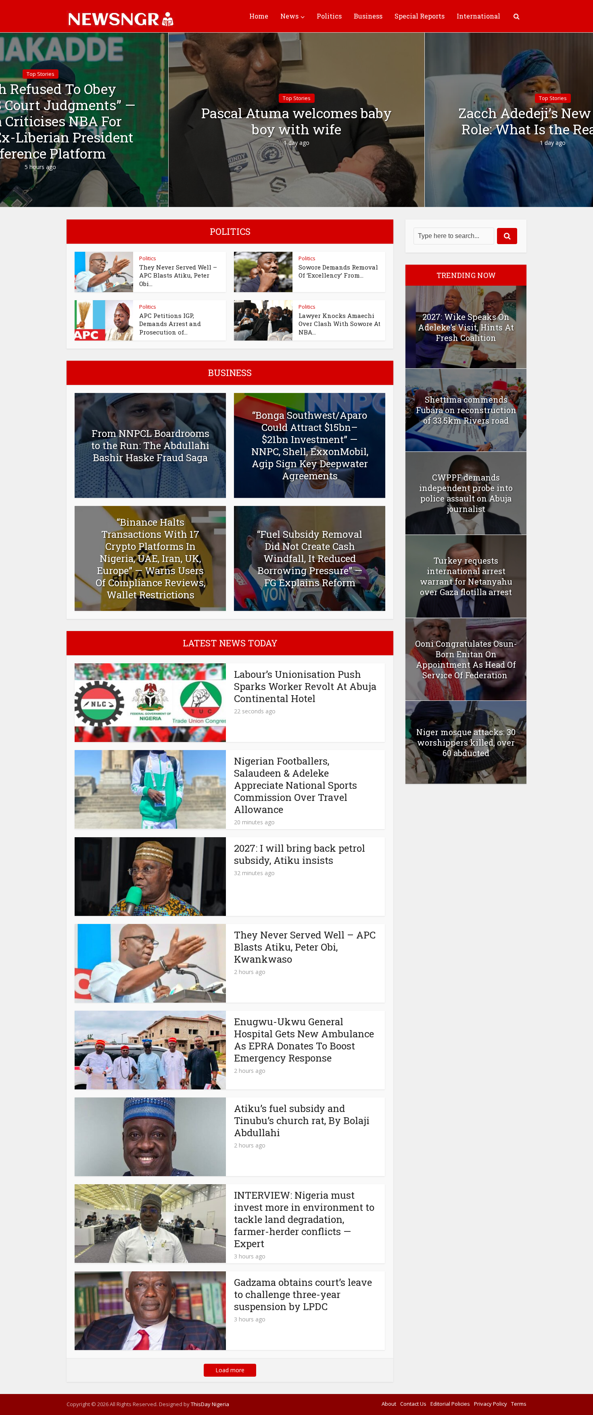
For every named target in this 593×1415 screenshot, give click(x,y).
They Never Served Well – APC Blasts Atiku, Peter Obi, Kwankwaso (305, 947)
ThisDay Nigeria (210, 1404)
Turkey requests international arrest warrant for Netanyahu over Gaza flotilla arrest (466, 576)
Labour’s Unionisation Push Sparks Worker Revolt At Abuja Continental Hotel (305, 686)
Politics (329, 16)
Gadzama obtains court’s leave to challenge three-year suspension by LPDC (303, 1294)
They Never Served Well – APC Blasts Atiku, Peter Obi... (178, 275)
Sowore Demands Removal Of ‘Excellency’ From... (338, 271)
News (289, 16)
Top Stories (40, 73)
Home (258, 16)
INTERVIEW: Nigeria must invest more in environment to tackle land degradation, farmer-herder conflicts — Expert (304, 1219)
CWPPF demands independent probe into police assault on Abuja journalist (466, 493)
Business (368, 16)
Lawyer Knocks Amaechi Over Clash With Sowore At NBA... (339, 323)
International (478, 16)
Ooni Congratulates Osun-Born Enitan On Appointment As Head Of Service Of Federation (466, 659)
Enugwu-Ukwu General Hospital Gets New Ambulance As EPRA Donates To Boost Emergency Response (304, 1039)
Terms (518, 1403)
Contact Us (413, 1403)
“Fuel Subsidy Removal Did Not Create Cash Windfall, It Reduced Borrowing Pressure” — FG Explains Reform (309, 558)
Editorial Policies (450, 1403)
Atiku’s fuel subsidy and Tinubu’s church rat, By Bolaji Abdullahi (302, 1120)
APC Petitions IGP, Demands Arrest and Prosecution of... (170, 323)
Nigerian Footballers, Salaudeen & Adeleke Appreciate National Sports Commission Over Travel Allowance (295, 785)
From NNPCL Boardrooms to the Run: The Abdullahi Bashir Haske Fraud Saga (150, 445)
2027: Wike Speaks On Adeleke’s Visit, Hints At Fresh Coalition (466, 327)
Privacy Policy (490, 1403)
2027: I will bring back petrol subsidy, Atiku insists (299, 854)
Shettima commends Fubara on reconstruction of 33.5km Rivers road (466, 410)
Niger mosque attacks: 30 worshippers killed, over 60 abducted (466, 742)
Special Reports (420, 16)
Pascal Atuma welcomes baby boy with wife (296, 121)
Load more (229, 1370)
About (389, 1403)
